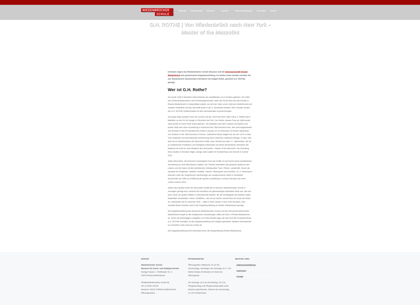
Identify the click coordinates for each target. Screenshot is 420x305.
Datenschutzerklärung (246, 265)
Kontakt (239, 276)
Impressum (241, 271)
